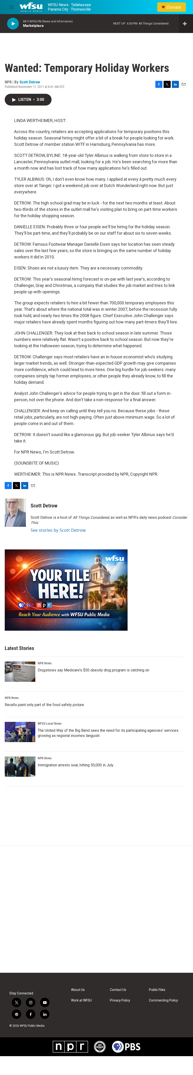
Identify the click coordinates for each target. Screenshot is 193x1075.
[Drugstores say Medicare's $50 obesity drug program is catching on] (20, 672)
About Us (78, 990)
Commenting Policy (163, 1000)
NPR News (45, 663)
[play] (13, 23)
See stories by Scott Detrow (58, 530)
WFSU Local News (49, 723)
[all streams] (186, 23)
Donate (174, 7)
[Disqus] (96, 909)
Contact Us (118, 990)
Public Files (157, 990)
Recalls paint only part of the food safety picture (44, 705)
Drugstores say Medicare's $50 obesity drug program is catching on (93, 670)
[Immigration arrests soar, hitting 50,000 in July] (20, 766)
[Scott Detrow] (15, 513)
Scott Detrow (30, 82)
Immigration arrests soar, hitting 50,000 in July (75, 765)
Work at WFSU (81, 1000)
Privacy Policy (120, 1000)
